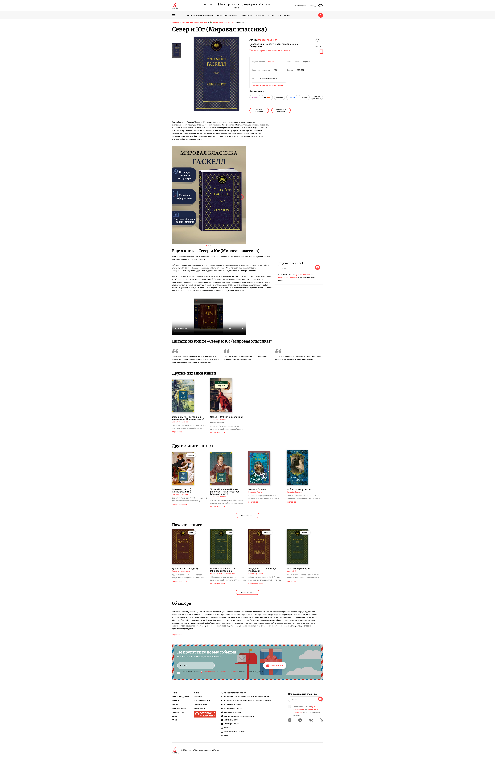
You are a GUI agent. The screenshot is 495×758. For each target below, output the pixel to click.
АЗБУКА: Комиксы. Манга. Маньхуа (239, 716)
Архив (174, 720)
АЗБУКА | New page (232, 724)
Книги (237, 8)
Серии (271, 15)
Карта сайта (199, 708)
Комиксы (260, 15)
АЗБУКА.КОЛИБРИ (231, 720)
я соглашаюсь (304, 275)
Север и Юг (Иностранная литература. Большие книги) (188, 418)
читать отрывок (259, 110)
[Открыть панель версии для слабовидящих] (320, 5)
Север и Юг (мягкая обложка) (226, 417)
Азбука (209, 4)
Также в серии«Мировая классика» (269, 50)
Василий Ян (292, 571)
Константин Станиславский (222, 573)
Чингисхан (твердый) (298, 568)
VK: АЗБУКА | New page (233, 708)
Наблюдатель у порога (299, 489)
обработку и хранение (287, 277)
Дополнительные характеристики (268, 85)
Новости (175, 701)
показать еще (247, 515)
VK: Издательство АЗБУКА (235, 693)
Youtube (227, 728)
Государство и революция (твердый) (262, 569)
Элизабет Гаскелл (267, 39)
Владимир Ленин (255, 573)
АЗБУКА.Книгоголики (233, 712)
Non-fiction (247, 15)
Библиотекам (178, 712)
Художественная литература (200, 15)
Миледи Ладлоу (257, 489)
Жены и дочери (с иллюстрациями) (182, 490)
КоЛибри (247, 4)
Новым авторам (179, 708)
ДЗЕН (226, 735)
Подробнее (177, 432)
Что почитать (284, 15)
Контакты (198, 697)
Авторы (175, 704)
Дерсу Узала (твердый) (185, 568)
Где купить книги (202, 701)
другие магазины (316, 97)
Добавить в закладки (281, 110)
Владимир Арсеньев (181, 571)
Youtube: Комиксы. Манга (235, 731)
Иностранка (227, 4)
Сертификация (200, 704)
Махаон (264, 4)
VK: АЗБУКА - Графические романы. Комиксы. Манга (246, 697)
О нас (196, 693)
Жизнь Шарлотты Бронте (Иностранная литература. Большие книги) (225, 491)
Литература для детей (227, 15)
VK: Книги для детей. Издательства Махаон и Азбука (247, 701)
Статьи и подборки (180, 697)
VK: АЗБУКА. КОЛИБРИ (233, 704)
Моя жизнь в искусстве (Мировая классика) (223, 569)
